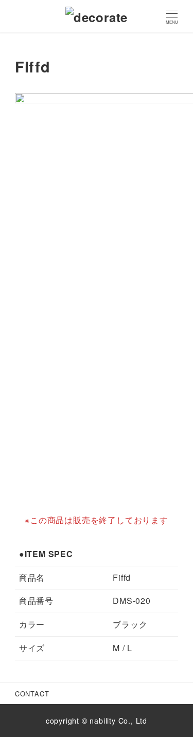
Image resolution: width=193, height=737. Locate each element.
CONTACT (32, 693)
